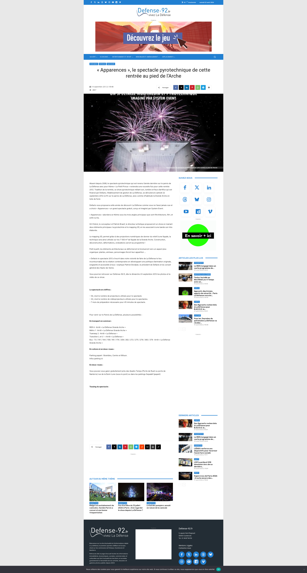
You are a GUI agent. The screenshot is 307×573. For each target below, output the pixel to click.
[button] (215, 57)
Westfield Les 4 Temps (202, 274)
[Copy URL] (158, 447)
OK (218, 569)
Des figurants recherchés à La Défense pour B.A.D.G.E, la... (205, 307)
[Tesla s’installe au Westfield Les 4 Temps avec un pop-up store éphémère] (185, 277)
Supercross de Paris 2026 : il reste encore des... (205, 477)
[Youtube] (113, 2)
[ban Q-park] (198, 235)
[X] (181, 87)
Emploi (196, 288)
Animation (93, 64)
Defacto (102, 64)
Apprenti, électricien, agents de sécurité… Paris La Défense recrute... (205, 293)
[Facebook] (91, 2)
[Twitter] (95, 2)
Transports (198, 263)
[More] (208, 87)
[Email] (147, 447)
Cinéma (196, 302)
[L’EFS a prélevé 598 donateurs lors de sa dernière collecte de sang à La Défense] (185, 462)
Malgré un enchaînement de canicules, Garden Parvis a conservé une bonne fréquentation (101, 509)
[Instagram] (109, 2)
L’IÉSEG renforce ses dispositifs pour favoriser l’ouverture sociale (205, 451)
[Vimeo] (120, 2)
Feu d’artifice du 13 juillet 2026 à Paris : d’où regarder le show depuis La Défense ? (130, 507)
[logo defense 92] (153, 12)
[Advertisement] (133, 460)
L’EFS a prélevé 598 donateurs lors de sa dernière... (203, 464)
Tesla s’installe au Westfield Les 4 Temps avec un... (204, 279)
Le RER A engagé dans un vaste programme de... (205, 267)
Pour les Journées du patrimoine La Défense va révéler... (205, 320)
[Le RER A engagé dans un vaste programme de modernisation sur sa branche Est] (185, 266)
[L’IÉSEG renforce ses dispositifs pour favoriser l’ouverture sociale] (185, 449)
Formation (198, 445)
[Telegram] (203, 87)
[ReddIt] (141, 447)
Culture (197, 315)
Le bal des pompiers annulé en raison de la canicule (159, 506)
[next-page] (184, 329)
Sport (196, 473)
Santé (196, 459)
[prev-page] (180, 329)
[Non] (304, 569)
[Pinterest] (192, 87)
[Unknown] (153, 37)
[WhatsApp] (197, 87)
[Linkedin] (98, 2)
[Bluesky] (105, 2)
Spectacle (110, 64)
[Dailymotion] (116, 2)
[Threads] (102, 2)
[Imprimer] (153, 447)
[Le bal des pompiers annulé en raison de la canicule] (160, 492)
